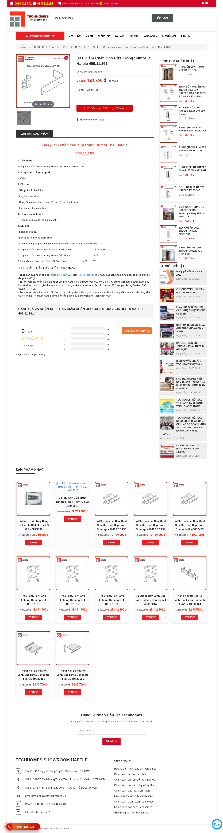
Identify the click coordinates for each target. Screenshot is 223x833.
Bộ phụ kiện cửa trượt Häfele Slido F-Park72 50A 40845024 (72, 502)
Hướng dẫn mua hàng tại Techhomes (135, 768)
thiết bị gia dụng (88, 292)
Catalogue (150, 36)
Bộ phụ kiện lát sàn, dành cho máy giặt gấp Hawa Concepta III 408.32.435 (111, 525)
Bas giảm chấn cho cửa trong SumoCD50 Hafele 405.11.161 (136, 47)
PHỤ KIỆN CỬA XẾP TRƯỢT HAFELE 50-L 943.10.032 (190, 250)
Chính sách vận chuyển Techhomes (134, 779)
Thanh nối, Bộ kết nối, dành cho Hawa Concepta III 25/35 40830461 (190, 600)
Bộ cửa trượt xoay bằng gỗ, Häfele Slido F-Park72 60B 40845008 (33, 525)
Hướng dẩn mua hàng (92, 119)
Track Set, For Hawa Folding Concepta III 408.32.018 (33, 600)
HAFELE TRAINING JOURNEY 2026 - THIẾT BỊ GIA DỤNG (190, 346)
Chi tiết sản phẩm (34, 133)
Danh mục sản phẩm (42, 36)
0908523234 (45, 3)
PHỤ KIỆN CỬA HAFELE (46, 47)
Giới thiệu (75, 36)
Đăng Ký (111, 741)
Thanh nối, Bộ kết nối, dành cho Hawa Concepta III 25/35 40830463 (33, 674)
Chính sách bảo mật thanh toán (132, 790)
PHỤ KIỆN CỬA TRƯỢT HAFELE (81, 47)
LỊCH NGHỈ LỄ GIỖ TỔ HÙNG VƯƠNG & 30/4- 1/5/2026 (188, 448)
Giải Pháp (104, 36)
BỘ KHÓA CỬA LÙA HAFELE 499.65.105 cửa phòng (192, 110)
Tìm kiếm (162, 17)
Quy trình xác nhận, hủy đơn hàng (133, 795)
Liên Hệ (185, 36)
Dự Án (89, 36)
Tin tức (134, 36)
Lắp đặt (119, 36)
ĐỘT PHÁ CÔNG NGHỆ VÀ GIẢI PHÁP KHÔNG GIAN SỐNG (190, 328)
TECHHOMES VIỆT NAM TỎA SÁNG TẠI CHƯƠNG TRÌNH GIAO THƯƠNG (189, 403)
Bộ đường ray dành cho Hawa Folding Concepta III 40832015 (150, 600)
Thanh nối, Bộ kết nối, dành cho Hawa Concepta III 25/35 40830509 (72, 674)
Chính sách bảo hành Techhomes (133, 806)
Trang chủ (23, 47)
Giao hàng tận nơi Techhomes (131, 812)
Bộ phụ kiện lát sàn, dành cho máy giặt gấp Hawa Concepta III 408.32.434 (150, 525)
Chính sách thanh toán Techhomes (134, 801)
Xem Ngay (33, 542)
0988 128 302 (23, 3)
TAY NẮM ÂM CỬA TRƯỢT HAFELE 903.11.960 (189, 231)
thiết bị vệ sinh (59, 274)
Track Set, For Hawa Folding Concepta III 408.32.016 (111, 600)
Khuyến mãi (169, 36)
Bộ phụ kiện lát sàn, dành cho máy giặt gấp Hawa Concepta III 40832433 (190, 525)
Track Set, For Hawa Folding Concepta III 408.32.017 (72, 600)
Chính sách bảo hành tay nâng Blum (134, 785)
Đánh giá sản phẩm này (137, 330)
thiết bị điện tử (86, 274)
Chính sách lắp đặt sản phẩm (130, 774)
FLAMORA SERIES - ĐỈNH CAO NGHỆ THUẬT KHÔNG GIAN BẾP (190, 310)
